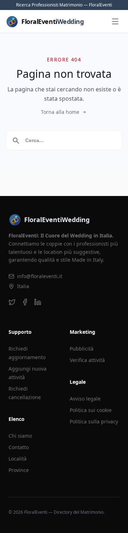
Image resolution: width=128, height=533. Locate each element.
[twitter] (12, 302)
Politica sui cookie (91, 410)
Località (18, 458)
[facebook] (24, 302)
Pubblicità (82, 348)
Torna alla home (60, 112)
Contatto (19, 447)
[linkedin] (37, 302)
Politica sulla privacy (94, 421)
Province (19, 470)
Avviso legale (85, 398)
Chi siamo (20, 435)
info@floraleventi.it (39, 276)
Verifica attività (87, 360)
